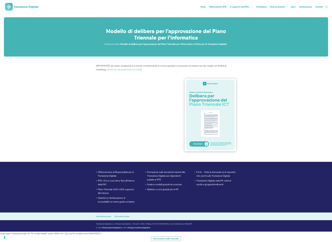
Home (203, 7)
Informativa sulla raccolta (166, 238)
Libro (293, 7)
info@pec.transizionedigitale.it (138, 228)
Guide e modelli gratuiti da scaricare (164, 184)
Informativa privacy (103, 216)
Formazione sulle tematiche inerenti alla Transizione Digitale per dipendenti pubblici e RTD (166, 176)
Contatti (319, 7)
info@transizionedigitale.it (111, 228)
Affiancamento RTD (218, 7)
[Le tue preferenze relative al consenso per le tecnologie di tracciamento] (4, 237)
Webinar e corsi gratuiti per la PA (162, 189)
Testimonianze (305, 7)
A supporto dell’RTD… (240, 7)
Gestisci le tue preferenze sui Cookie (124, 69)
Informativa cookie (122, 216)
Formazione (261, 7)
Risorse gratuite (277, 7)
